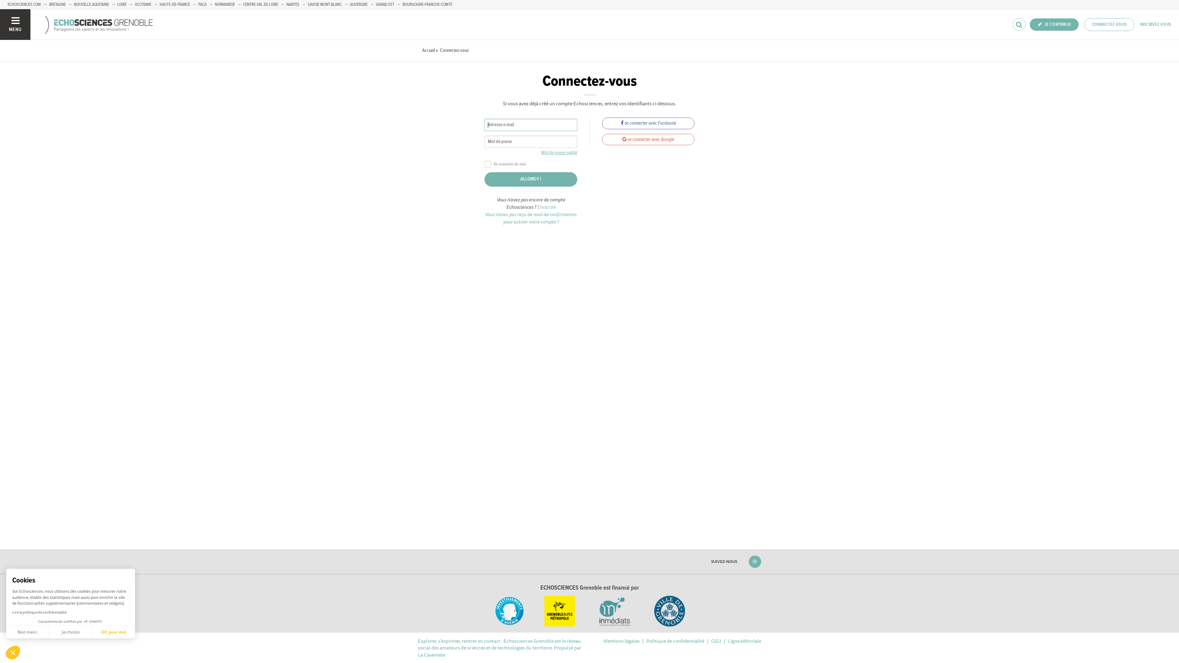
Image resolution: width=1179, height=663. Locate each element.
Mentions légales (621, 641)
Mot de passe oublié (559, 152)
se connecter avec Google (650, 139)
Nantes (292, 4)
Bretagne (57, 4)
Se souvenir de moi (510, 164)
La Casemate (431, 655)
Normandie (225, 4)
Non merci (27, 632)
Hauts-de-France (175, 4)
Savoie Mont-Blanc (325, 4)
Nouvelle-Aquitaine (91, 4)
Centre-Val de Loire (260, 4)
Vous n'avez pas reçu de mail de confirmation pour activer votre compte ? (531, 218)
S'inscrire (546, 207)
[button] (13, 652)
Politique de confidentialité (675, 641)
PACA (202, 4)
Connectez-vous (1109, 24)
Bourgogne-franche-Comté (427, 4)
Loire (121, 4)
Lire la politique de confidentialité (39, 612)
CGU (716, 641)
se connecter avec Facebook (650, 123)
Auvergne (359, 4)
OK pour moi (113, 632)
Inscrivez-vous (1155, 24)
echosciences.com (24, 4)
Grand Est (385, 4)
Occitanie (143, 4)
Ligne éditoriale (744, 641)
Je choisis (71, 632)
